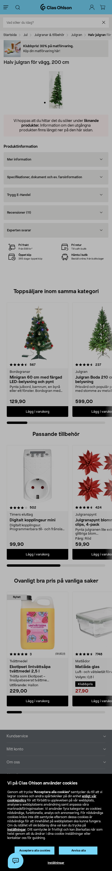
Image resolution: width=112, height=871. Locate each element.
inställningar (16, 829)
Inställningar (56, 862)
